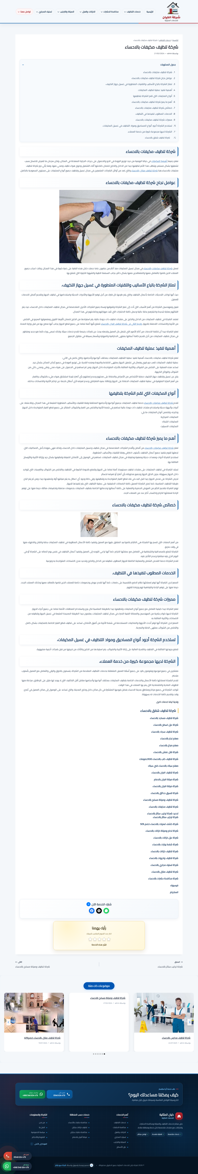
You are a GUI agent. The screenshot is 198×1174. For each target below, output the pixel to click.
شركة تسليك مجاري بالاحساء (164, 865)
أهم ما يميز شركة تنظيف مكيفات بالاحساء (152, 102)
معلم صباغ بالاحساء (168, 745)
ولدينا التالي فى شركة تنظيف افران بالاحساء (121, 324)
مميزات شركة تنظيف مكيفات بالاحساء (154, 119)
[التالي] (8, 1022)
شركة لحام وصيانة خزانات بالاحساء (162, 831)
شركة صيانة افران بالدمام (166, 779)
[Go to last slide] (189, 1022)
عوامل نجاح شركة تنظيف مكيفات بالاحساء (152, 78)
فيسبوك (174, 885)
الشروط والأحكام (38, 1137)
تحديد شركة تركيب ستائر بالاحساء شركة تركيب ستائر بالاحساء (162, 815)
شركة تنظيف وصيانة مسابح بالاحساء (160, 800)
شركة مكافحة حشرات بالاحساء (163, 878)
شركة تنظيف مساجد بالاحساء (164, 718)
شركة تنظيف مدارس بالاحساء (176, 1038)
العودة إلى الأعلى (39, 1143)
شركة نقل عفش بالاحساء (165, 752)
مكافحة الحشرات (119, 1127)
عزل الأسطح (121, 1147)
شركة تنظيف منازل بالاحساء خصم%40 (42, 1038)
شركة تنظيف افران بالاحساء (165, 772)
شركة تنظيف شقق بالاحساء (157, 138)
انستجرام (174, 892)
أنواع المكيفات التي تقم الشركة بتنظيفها (152, 96)
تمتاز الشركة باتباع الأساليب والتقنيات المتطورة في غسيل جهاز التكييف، (138, 84)
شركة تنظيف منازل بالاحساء (144, 170)
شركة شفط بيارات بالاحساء (165, 844)
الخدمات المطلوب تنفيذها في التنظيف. (153, 114)
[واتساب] (106, 911)
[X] (99, 911)
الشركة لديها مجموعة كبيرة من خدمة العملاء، (150, 131)
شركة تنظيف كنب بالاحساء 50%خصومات (158, 759)
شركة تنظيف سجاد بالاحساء (164, 731)
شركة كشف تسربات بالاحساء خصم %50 (159, 824)
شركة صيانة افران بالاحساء (165, 786)
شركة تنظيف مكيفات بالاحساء (157, 72)
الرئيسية (150, 12)
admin (182, 1043)
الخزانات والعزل (120, 1132)
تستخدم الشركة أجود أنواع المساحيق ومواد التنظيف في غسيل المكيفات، (137, 125)
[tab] (104, 1054)
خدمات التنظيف (120, 1122)
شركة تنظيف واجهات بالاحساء (163, 858)
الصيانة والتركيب (120, 1142)
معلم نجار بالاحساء (169, 738)
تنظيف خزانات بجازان (79, 1127)
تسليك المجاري (120, 1137)
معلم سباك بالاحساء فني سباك (163, 766)
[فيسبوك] (92, 911)
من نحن (42, 1122)
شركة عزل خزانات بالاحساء (165, 837)
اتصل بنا (42, 1127)
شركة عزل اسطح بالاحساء (165, 725)
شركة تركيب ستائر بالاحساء (170, 964)
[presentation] (164, 1013)
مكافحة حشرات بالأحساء (77, 1122)
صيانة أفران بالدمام (79, 1137)
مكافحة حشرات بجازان (78, 1132)
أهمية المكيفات (159, 161)
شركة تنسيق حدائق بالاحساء (164, 793)
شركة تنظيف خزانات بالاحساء (164, 851)
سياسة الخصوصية (38, 1132)
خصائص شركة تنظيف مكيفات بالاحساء (153, 108)
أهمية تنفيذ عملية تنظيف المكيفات (155, 90)
